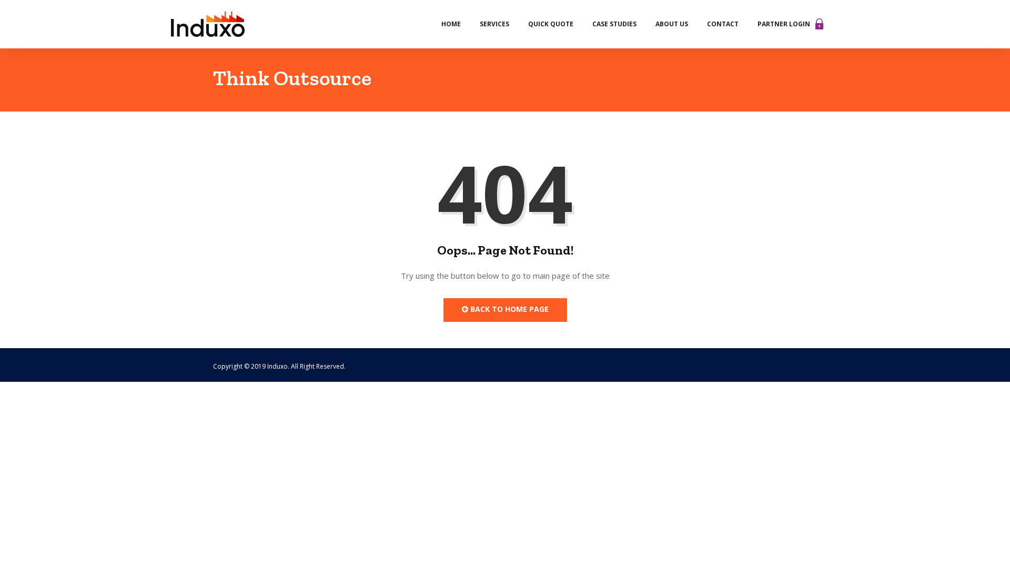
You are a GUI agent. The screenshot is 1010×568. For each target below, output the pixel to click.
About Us (671, 23)
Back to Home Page (508, 309)
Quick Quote (550, 23)
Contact (723, 23)
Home (451, 23)
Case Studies (614, 23)
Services (494, 23)
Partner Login (784, 23)
